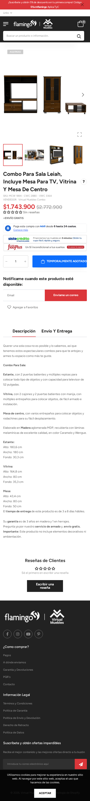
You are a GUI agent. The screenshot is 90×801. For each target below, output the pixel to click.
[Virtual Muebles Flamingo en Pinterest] (39, 634)
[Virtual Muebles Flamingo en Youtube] (28, 634)
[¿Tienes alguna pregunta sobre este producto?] (84, 182)
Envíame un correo (65, 295)
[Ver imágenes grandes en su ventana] (79, 134)
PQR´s (6, 676)
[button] (82, 94)
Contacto (9, 684)
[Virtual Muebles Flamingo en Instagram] (18, 634)
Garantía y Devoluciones (18, 669)
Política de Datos (13, 732)
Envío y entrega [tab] (56, 331)
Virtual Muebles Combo (31, 199)
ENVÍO (9, 218)
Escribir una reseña (45, 586)
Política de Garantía (15, 710)
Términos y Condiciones (17, 703)
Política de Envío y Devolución (21, 718)
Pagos (7, 655)
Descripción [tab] (24, 331)
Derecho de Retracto (16, 725)
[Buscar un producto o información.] (79, 35)
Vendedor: (10, 199)
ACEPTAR (45, 793)
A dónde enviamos (14, 662)
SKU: (6, 195)
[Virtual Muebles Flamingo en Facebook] (7, 634)
